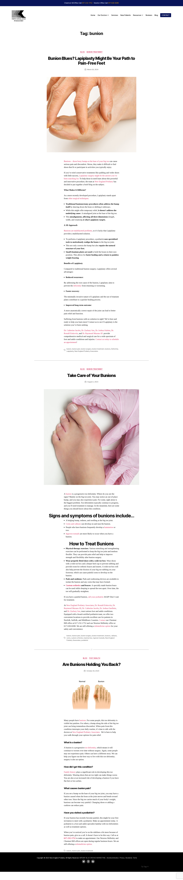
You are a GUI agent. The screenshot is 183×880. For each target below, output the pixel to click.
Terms (135, 858)
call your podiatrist (95, 597)
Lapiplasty (70, 351)
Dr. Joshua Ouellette (108, 608)
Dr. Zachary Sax (87, 330)
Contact (102, 620)
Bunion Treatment (95, 52)
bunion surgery (86, 349)
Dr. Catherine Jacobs (72, 330)
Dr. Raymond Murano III (92, 333)
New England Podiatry (104, 181)
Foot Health (94, 658)
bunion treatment (98, 349)
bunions (107, 349)
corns (68, 638)
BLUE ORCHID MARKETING (96, 858)
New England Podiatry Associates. (86, 732)
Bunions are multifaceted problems (78, 230)
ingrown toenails (98, 638)
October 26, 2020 (92, 671)
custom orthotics (77, 638)
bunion (69, 349)
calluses (114, 636)
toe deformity (90, 747)
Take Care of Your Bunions (91, 375)
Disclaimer (128, 858)
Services (114, 15)
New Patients (125, 15)
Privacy (122, 858)
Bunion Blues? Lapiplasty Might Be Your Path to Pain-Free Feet (91, 61)
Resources (137, 15)
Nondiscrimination (113, 858)
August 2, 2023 (92, 382)
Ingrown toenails (72, 533)
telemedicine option (102, 626)
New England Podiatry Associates (86, 351)
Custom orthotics (73, 585)
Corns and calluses (73, 524)
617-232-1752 (87, 3)
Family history (70, 772)
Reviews (149, 15)
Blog (156, 15)
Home (93, 15)
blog (82, 52)
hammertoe (108, 527)
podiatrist (84, 640)
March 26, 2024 (92, 69)
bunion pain (76, 349)
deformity (77, 285)
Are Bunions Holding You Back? (91, 664)
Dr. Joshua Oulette (102, 330)
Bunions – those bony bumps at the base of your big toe (86, 161)
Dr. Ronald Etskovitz (103, 605)
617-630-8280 (113, 3)
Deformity (114, 349)
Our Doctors (102, 15)
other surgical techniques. (78, 198)
